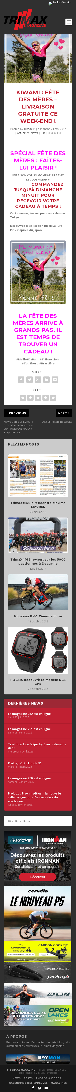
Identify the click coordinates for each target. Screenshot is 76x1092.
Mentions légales (52, 1070)
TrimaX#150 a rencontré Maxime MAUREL (38, 505)
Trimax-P (29, 129)
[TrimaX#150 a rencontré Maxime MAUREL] (38, 475)
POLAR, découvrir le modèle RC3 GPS (38, 682)
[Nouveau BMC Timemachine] (38, 592)
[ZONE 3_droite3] (38, 1003)
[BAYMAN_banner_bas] (38, 1063)
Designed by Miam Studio (38, 1073)
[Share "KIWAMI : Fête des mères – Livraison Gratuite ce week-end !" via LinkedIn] (46, 379)
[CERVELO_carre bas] (37, 939)
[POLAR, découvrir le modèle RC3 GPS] (38, 650)
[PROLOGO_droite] (37, 981)
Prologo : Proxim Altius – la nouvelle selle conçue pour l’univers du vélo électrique (34, 797)
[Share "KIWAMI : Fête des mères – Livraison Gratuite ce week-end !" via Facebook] (21, 379)
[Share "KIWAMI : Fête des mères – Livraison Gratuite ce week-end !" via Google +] (38, 379)
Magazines (59, 1083)
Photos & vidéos (48, 1078)
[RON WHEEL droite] (37, 960)
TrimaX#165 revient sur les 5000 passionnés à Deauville (38, 561)
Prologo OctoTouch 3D (24, 763)
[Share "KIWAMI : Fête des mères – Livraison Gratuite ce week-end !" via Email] (55, 379)
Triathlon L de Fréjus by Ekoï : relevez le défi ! (37, 746)
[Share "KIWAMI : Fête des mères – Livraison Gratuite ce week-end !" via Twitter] (29, 379)
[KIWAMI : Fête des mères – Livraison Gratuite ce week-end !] (38, 58)
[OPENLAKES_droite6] (38, 1024)
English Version (62, 2)
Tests (28, 1078)
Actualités (23, 133)
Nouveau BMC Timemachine (38, 616)
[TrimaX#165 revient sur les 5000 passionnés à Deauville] (38, 535)
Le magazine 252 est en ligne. (30, 714)
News (34, 133)
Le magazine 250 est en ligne (29, 778)
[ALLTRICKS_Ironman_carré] (37, 884)
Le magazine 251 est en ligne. (30, 729)
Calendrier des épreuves (28, 1083)
